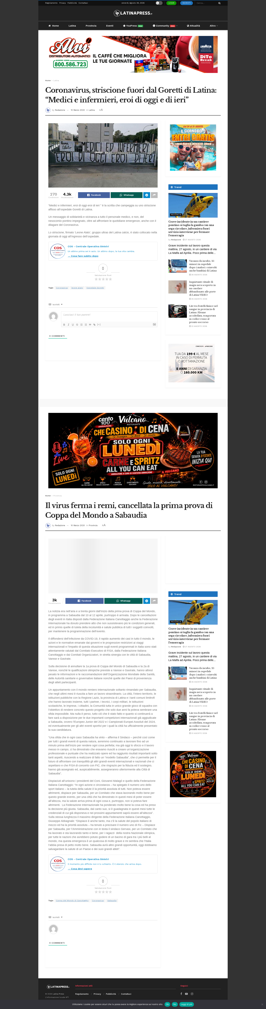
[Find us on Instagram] (192, 994)
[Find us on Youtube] (186, 994)
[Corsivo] (68, 325)
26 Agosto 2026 (199, 275)
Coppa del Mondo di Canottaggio (72, 900)
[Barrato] (77, 325)
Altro (213, 25)
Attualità (194, 25)
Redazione (60, 110)
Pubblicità (72, 3)
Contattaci (83, 3)
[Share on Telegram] (146, 195)
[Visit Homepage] (133, 13)
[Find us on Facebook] (181, 994)
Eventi (109, 25)
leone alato (77, 288)
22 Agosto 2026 (199, 326)
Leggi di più (186, 1004)
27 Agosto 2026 (192, 240)
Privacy (62, 3)
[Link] (94, 325)
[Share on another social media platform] (154, 195)
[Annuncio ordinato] (81, 325)
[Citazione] (90, 325)
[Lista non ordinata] (86, 325)
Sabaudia (112, 900)
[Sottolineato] (73, 325)
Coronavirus (62, 288)
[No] (262, 1004)
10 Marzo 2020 (78, 110)
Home (55, 25)
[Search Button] (219, 3)
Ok (167, 1004)
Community (164, 25)
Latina (72, 25)
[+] (99, 324)
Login (171, 3)
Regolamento (51, 3)
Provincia (91, 25)
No (174, 1004)
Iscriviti (186, 3)
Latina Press (58, 994)
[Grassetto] (64, 325)
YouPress (134, 25)
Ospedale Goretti (95, 288)
